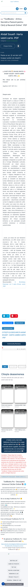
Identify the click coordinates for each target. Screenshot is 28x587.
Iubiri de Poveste (13, 564)
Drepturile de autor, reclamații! (14, 584)
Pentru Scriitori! (13, 570)
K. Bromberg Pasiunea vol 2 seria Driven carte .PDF (14, 284)
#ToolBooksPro (9, 546)
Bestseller (13, 560)
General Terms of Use (14, 580)
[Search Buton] (25, 13)
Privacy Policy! (14, 577)
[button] (3, 349)
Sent (5, 366)
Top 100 (13, 567)
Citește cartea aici (7, 323)
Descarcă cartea (8, 328)
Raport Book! (19, 323)
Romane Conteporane (11, 40)
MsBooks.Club (13, 573)
